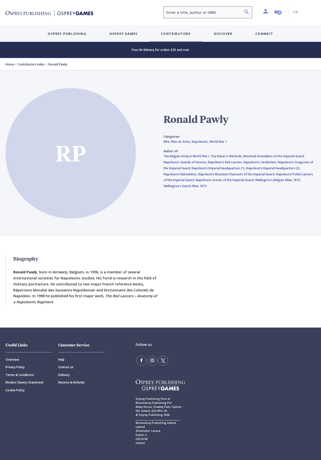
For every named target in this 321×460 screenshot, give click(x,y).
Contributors (176, 33)
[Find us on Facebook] (141, 361)
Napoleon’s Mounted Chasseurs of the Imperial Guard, (237, 174)
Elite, (167, 141)
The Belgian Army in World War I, (187, 156)
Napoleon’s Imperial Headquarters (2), (273, 168)
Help (61, 359)
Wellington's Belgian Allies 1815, (278, 180)
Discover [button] (223, 33)
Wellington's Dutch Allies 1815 (185, 186)
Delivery (64, 375)
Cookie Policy (15, 390)
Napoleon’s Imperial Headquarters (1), (219, 168)
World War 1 (218, 141)
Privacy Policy (15, 367)
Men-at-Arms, (181, 141)
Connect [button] (264, 33)
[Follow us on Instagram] (152, 361)
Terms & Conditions (20, 375)
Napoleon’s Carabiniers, (261, 162)
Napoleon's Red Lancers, (226, 162)
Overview (12, 359)
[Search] (246, 13)
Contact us (65, 367)
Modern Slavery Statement (25, 382)
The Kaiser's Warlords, (227, 156)
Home (10, 64)
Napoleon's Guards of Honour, (186, 162)
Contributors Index (31, 64)
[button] (277, 12)
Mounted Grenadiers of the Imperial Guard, (274, 156)
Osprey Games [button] (123, 33)
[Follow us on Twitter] (163, 361)
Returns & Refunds (71, 382)
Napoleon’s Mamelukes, (181, 174)
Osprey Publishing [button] (67, 33)
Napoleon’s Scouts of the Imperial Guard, (225, 180)
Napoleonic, (200, 141)
